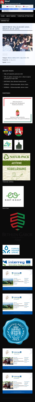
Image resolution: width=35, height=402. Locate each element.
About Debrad (11, 16)
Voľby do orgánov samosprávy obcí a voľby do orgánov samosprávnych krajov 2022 (17, 77)
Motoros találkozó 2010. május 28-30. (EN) (18, 58)
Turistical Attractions (25, 16)
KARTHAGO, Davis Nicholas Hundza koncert (15, 81)
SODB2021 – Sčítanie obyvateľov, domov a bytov (16, 84)
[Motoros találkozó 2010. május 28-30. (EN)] (17, 51)
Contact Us (5, 21)
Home (3, 16)
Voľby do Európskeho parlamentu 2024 (13, 74)
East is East (6, 208)
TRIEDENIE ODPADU (8, 182)
